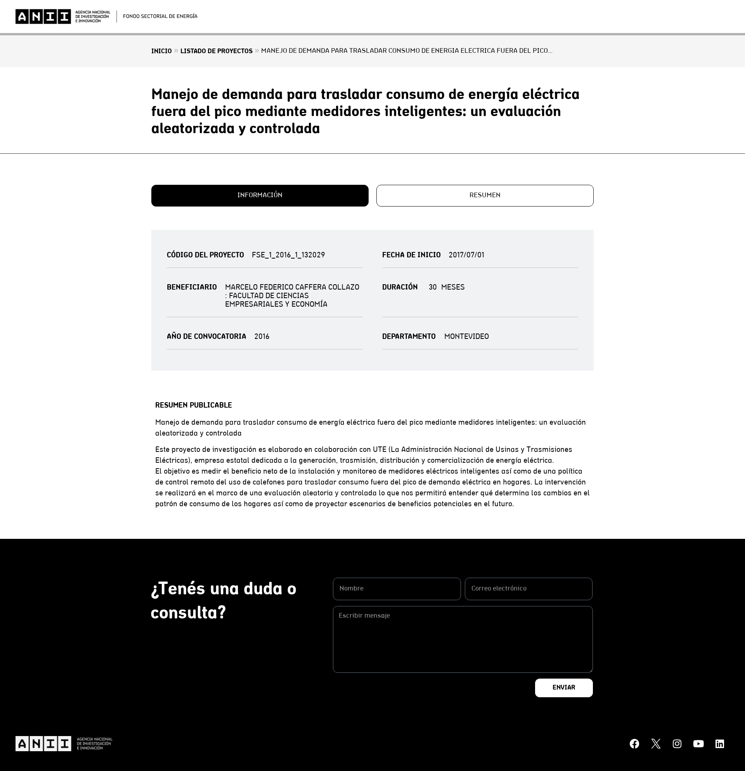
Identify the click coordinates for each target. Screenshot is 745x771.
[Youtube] (698, 744)
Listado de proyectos (216, 51)
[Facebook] (634, 744)
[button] (260, 196)
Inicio (161, 51)
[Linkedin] (719, 744)
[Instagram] (677, 744)
